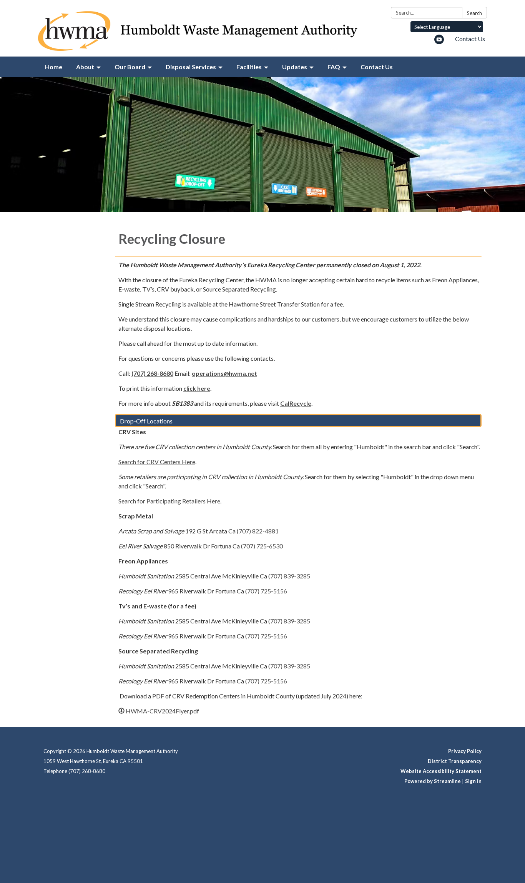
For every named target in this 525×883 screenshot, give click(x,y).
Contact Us (470, 38)
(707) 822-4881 (258, 531)
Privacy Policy (465, 751)
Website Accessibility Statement (441, 771)
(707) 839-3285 (289, 576)
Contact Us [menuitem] (377, 66)
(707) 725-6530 (262, 546)
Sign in (473, 781)
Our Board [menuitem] (130, 66)
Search (474, 13)
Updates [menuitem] (294, 66)
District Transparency (455, 761)
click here (196, 388)
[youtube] (439, 41)
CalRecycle (295, 403)
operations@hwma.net (224, 373)
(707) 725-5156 (266, 591)
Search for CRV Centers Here (156, 461)
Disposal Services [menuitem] (191, 66)
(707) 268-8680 (152, 373)
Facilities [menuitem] (249, 66)
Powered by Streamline (432, 781)
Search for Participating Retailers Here (169, 501)
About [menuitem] (85, 66)
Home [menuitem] (53, 66)
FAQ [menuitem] (333, 66)
